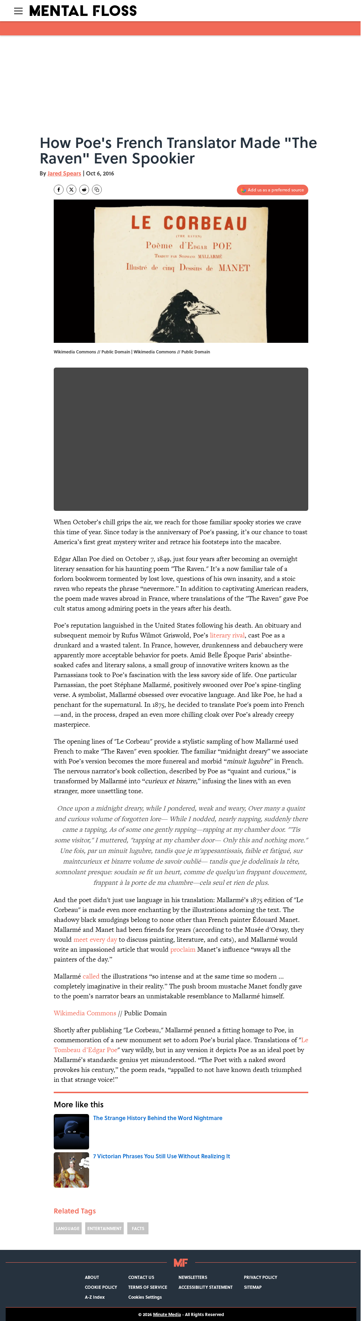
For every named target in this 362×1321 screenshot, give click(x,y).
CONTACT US (141, 1277)
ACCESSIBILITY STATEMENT (206, 1287)
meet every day (95, 939)
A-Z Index (95, 1297)
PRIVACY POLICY (260, 1277)
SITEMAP (253, 1287)
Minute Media (167, 1314)
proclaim (182, 949)
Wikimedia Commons (155, 351)
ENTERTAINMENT (104, 1228)
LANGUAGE (68, 1228)
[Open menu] (18, 10)
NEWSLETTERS (193, 1277)
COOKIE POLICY (101, 1287)
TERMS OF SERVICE (147, 1287)
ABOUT (92, 1277)
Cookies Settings (145, 1297)
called (91, 976)
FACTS (138, 1228)
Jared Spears (64, 173)
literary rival (227, 635)
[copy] (97, 190)
